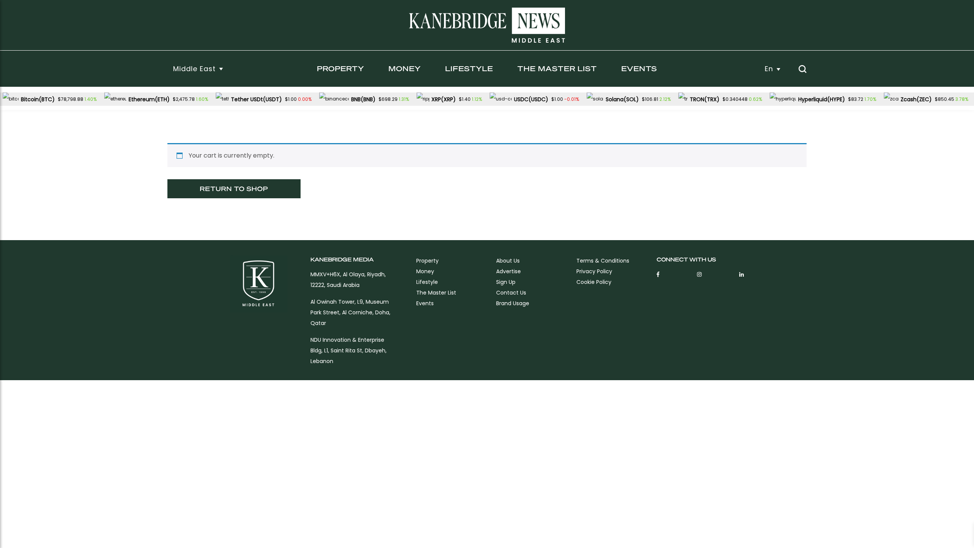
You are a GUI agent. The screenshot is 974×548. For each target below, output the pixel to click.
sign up (506, 282)
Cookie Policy (593, 282)
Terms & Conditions (602, 260)
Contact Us (511, 292)
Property (340, 68)
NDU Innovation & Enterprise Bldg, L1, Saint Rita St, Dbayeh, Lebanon (348, 350)
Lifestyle (469, 68)
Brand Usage (512, 303)
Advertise (508, 271)
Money (404, 68)
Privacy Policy (594, 271)
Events (639, 68)
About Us (508, 260)
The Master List (557, 68)
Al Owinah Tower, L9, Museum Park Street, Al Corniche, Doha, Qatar (350, 312)
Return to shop (234, 189)
